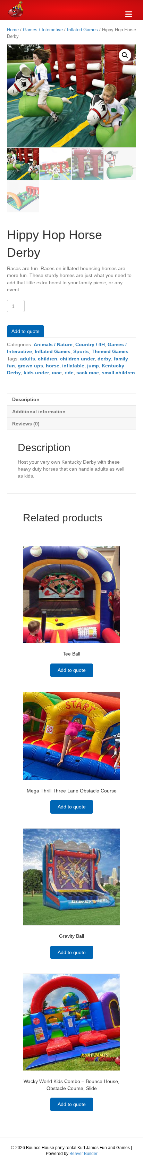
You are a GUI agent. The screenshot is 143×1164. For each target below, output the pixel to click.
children (47, 358)
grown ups (30, 365)
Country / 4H (90, 344)
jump (93, 365)
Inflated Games (82, 29)
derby (104, 358)
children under (77, 358)
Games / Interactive (43, 29)
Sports (81, 351)
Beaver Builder (83, 1153)
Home (13, 29)
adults (27, 358)
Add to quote (25, 331)
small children (118, 372)
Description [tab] (26, 399)
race (57, 372)
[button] (125, 55)
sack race (87, 372)
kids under (36, 372)
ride (69, 372)
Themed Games (110, 351)
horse (52, 365)
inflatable (73, 365)
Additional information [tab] (39, 411)
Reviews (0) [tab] (26, 423)
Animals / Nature (53, 344)
